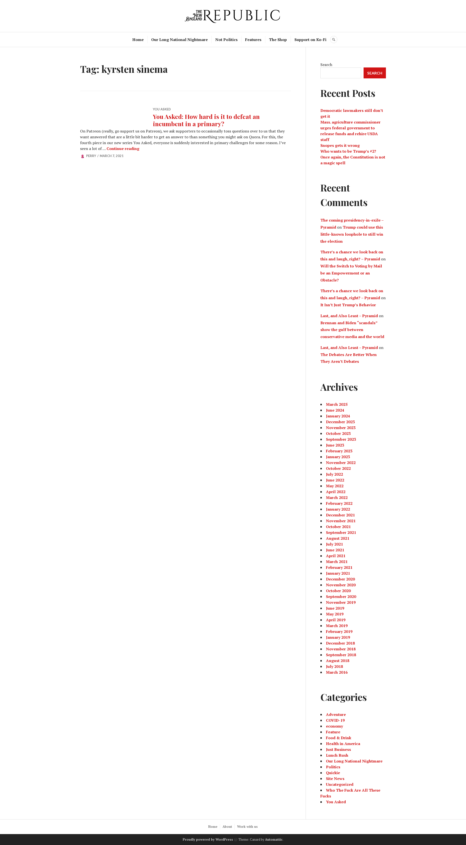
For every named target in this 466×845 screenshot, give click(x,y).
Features (253, 39)
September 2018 (341, 654)
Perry (91, 156)
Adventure (336, 714)
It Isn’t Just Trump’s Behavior (348, 304)
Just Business (338, 749)
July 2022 (334, 474)
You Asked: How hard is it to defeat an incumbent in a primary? (206, 120)
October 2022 (338, 468)
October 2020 (338, 590)
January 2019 (338, 637)
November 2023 (341, 427)
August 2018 (337, 660)
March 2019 (337, 625)
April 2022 (335, 491)
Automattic (274, 839)
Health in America (343, 743)
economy (334, 726)
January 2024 (338, 416)
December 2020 (340, 579)
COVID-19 (335, 720)
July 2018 (334, 666)
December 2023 (340, 421)
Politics (333, 767)
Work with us (247, 826)
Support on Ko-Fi (310, 39)
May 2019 (334, 614)
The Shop (278, 39)
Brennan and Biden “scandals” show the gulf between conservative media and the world (352, 330)
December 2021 (340, 515)
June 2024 (335, 410)
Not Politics (226, 39)
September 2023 (341, 439)
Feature (333, 732)
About (227, 826)
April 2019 (335, 619)
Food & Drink (338, 737)
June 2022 (335, 480)
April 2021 (335, 555)
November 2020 (341, 585)
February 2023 (339, 451)
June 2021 (335, 550)
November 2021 (341, 520)
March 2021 (337, 561)
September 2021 (341, 532)
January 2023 (338, 456)
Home (138, 39)
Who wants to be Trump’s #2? (348, 151)
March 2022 (337, 497)
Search (326, 64)
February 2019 (339, 631)
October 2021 (338, 526)
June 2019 (335, 608)
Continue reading (123, 148)
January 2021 (338, 573)
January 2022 (338, 509)
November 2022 (341, 462)
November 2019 (341, 602)
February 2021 (339, 567)
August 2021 (337, 538)
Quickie (333, 772)
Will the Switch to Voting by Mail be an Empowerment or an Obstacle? (351, 273)
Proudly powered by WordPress (208, 839)
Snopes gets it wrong (340, 145)
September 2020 (341, 596)
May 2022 (334, 486)
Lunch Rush (337, 755)
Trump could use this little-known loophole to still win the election (351, 234)
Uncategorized (339, 784)
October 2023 (338, 433)
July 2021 (334, 544)
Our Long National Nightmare (179, 39)
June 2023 (335, 445)
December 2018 (340, 643)
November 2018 (341, 649)
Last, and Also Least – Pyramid (349, 315)
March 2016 (337, 672)
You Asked (162, 109)
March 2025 (337, 404)
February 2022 (339, 503)
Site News (335, 778)
